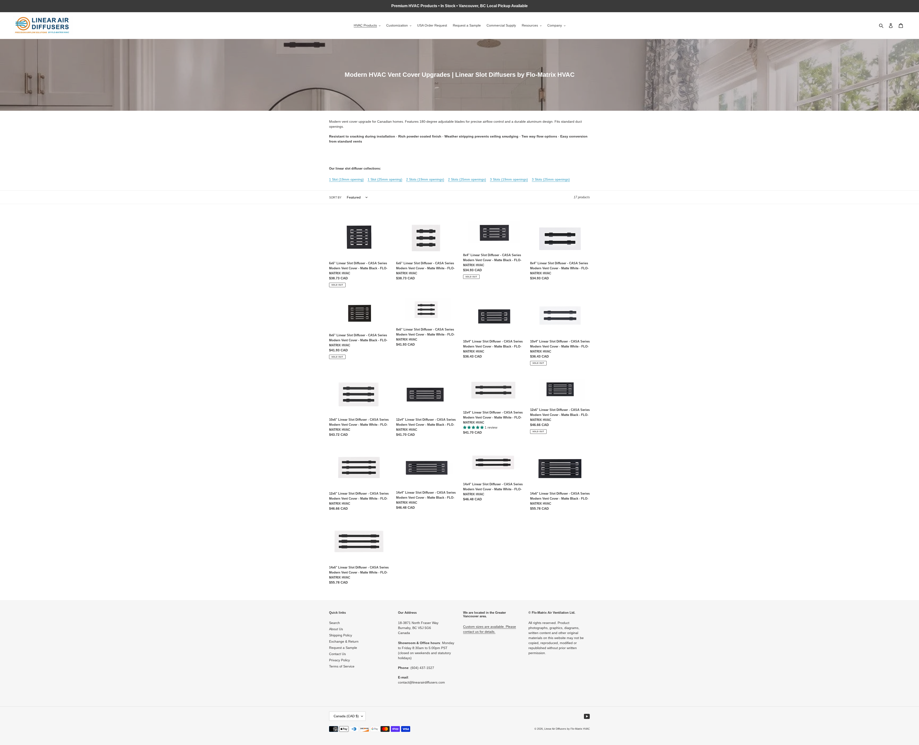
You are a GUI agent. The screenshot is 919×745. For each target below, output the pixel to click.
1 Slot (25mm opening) (385, 179)
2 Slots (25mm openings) (467, 179)
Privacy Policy (339, 660)
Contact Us (337, 654)
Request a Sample (343, 648)
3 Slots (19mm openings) (509, 179)
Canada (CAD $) (346, 716)
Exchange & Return (344, 641)
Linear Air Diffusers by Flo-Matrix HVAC (567, 728)
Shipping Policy (340, 635)
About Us (336, 629)
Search (334, 623)
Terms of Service (341, 666)
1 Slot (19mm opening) (346, 179)
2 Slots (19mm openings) (425, 179)
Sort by (335, 197)
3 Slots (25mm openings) (551, 179)
